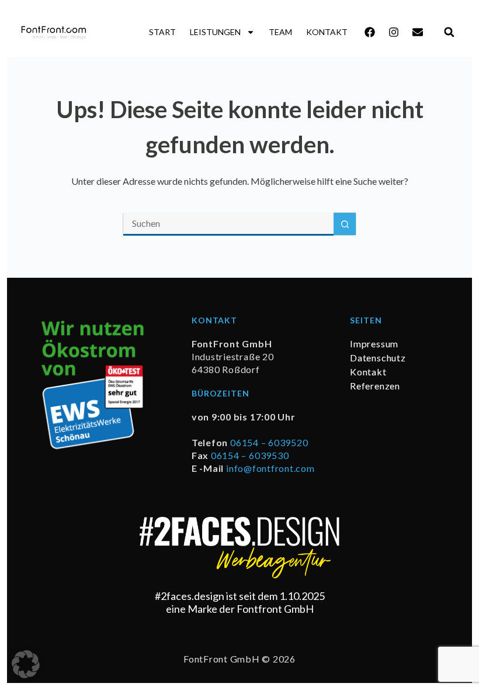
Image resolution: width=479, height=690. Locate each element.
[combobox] (228, 224)
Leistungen (215, 32)
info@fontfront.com (270, 468)
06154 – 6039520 (269, 442)
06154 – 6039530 (250, 455)
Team (280, 32)
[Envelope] (417, 32)
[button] (449, 32)
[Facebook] (369, 32)
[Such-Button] (345, 224)
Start (162, 32)
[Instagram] (393, 32)
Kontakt (327, 32)
